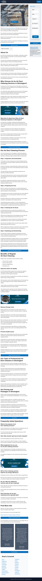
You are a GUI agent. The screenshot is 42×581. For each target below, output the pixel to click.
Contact (39, 1)
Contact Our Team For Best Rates (14, 147)
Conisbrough (4, 564)
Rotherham (18, 514)
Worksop (10, 514)
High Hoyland (17, 573)
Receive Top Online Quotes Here (14, 355)
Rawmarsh (4, 566)
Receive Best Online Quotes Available (14, 250)
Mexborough (4, 567)
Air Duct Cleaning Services (10, 28)
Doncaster (4, 574)
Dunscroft (16, 565)
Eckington (14, 514)
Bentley (16, 560)
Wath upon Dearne (5, 572)
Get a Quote (14, 21)
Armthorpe (17, 564)
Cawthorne (17, 572)
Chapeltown (17, 559)
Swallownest (5, 514)
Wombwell (17, 562)
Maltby (2, 514)
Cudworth (16, 567)
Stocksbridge (17, 570)
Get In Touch (35, 43)
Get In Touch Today (14, 45)
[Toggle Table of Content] (10, 49)
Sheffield (3, 569)
